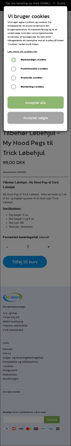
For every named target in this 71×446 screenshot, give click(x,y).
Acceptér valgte (35, 117)
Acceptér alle (35, 102)
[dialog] (35, 223)
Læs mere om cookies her (22, 51)
